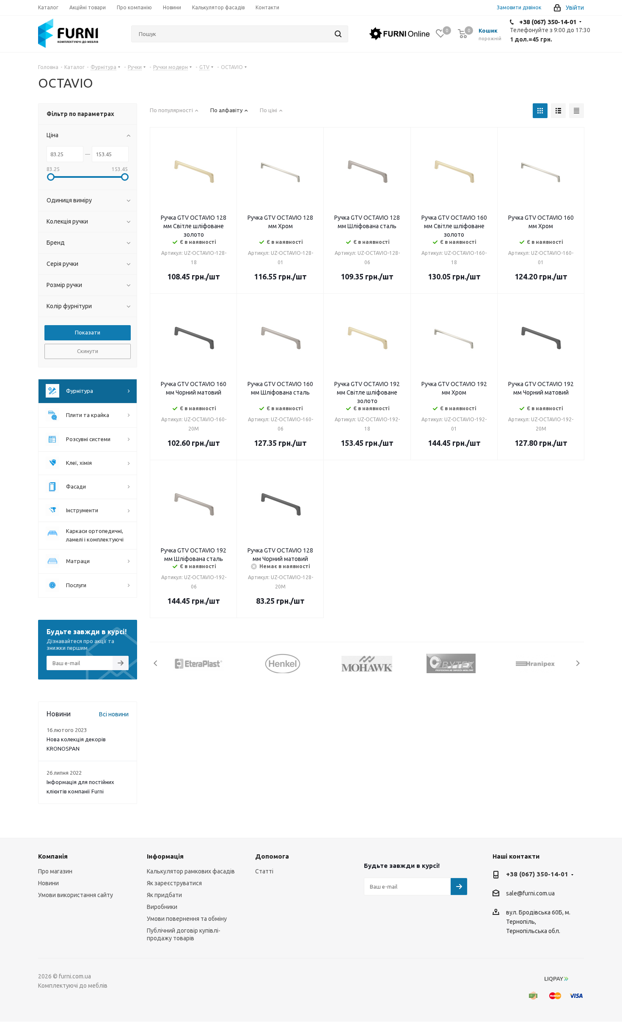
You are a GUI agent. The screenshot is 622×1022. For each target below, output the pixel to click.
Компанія (53, 856)
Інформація (165, 856)
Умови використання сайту (75, 895)
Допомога (272, 856)
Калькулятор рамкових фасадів (191, 871)
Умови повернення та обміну (187, 918)
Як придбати (164, 895)
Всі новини (114, 714)
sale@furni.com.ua (530, 893)
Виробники (162, 906)
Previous (156, 663)
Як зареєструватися (174, 883)
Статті (264, 871)
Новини (48, 883)
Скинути (87, 351)
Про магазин (55, 871)
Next (578, 663)
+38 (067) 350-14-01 (547, 21)
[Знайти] (338, 33)
